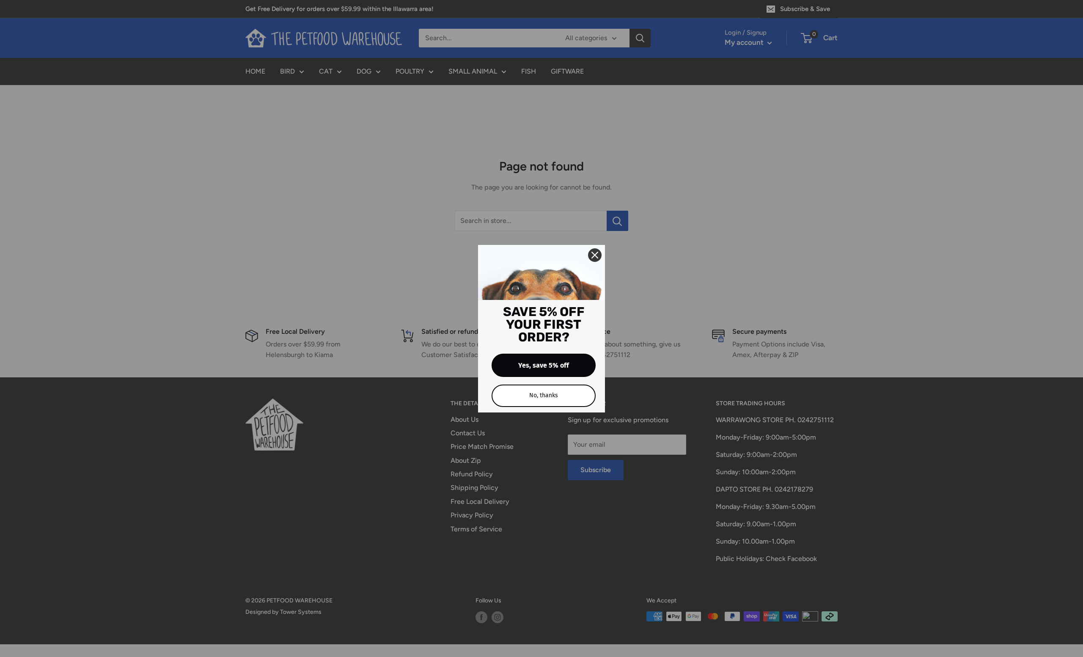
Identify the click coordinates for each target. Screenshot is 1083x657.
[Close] (595, 255)
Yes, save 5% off (543, 365)
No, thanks (543, 395)
